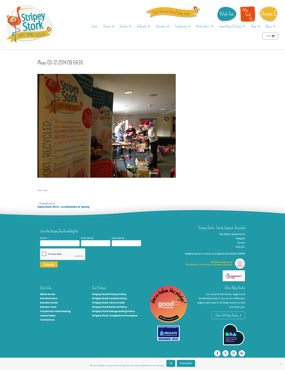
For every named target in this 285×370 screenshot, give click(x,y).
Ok (171, 363)
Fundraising (181, 26)
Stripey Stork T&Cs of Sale (108, 302)
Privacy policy (186, 363)
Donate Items (48, 298)
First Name (87, 238)
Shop (253, 26)
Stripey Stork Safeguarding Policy (113, 311)
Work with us (203, 26)
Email (43, 238)
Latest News (47, 315)
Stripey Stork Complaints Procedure (114, 315)
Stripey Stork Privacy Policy (109, 294)
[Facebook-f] (217, 353)
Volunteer (161, 26)
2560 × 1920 (42, 190)
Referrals (141, 26)
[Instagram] (234, 353)
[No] (281, 363)
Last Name (118, 238)
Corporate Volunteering (55, 311)
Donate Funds (49, 302)
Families (124, 26)
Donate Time (48, 307)
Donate (106, 26)
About (269, 26)
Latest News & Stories (230, 26)
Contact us (47, 319)
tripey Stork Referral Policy (110, 307)
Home (95, 26)
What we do (47, 294)
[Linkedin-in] (242, 353)
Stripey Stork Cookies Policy (109, 298)
